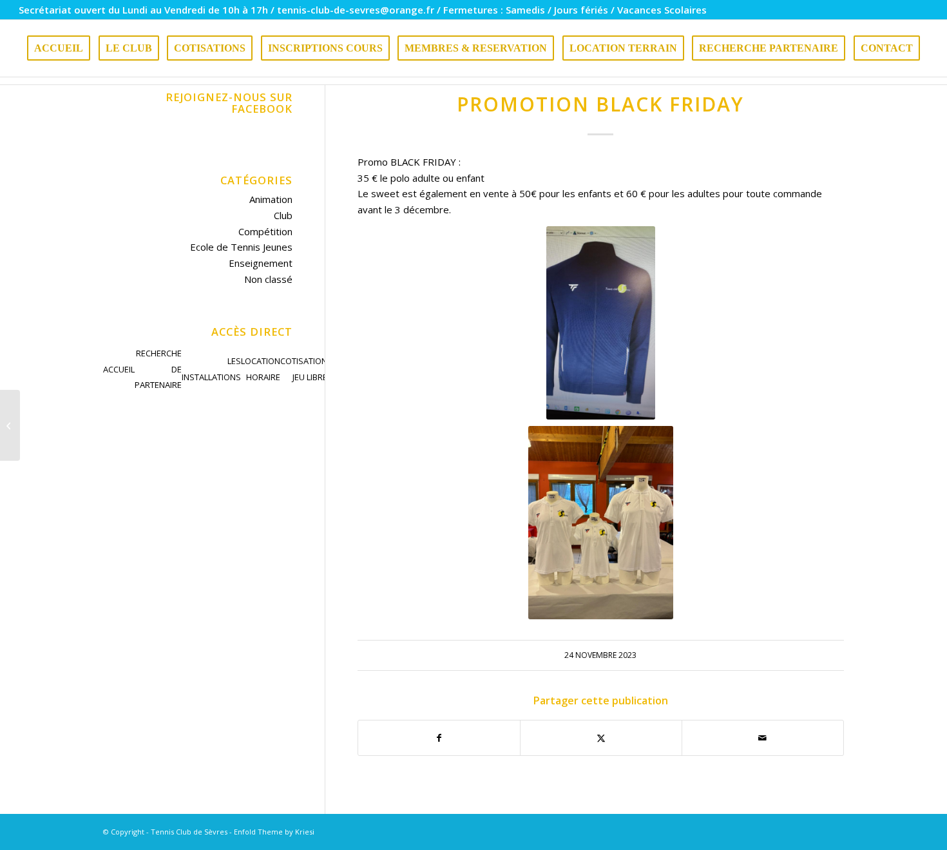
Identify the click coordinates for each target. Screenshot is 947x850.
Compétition (265, 231)
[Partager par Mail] (762, 738)
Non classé (268, 279)
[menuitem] (59, 48)
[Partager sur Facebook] (439, 738)
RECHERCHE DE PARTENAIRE (158, 369)
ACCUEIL (119, 369)
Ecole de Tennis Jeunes (241, 246)
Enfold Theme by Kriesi (274, 831)
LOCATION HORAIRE (260, 369)
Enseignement (260, 262)
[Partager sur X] (601, 738)
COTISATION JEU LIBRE (303, 369)
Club (283, 215)
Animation (270, 199)
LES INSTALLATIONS (211, 369)
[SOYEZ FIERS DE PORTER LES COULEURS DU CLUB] (10, 425)
